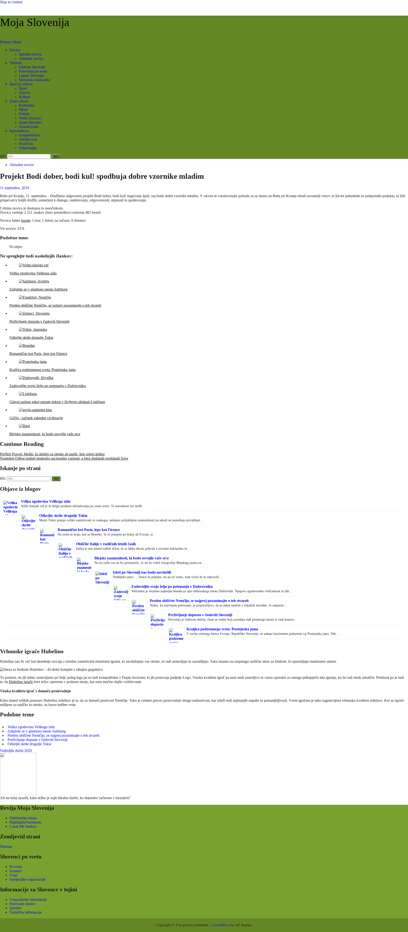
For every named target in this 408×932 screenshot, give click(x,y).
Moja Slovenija (34, 22)
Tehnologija (28, 148)
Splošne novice (30, 54)
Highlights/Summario (25, 822)
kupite (25, 220)
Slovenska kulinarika (34, 80)
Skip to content (11, 2)
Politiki (24, 114)
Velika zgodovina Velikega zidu (46, 501)
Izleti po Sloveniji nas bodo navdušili (142, 572)
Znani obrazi (18, 101)
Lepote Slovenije (31, 76)
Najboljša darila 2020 (16, 751)
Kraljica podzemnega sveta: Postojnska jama (222, 629)
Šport (23, 88)
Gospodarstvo (29, 135)
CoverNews (221, 925)
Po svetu (15, 867)
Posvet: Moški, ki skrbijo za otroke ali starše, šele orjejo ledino (52, 454)
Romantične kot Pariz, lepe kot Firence (89, 530)
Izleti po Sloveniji (32, 67)
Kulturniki (26, 105)
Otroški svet (28, 139)
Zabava (24, 93)
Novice (14, 50)
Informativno (19, 131)
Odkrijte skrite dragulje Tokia (63, 516)
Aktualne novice (31, 59)
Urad (13, 875)
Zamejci (15, 871)
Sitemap (6, 847)
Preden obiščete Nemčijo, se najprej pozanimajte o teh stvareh (199, 601)
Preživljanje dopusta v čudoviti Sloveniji (200, 615)
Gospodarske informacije (28, 899)
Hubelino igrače (21, 682)
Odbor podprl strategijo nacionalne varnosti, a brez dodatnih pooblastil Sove (64, 458)
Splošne (15, 908)
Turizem (15, 63)
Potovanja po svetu (33, 71)
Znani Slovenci (30, 122)
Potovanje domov (22, 904)
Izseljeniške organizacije (27, 879)
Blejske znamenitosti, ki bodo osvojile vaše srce (131, 558)
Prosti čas (26, 144)
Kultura (24, 97)
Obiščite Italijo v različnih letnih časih (106, 544)
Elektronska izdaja (23, 818)
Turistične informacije (25, 912)
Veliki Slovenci (30, 118)
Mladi (23, 110)
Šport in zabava (21, 84)
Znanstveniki (28, 127)
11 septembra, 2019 (14, 188)
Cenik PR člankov (23, 826)
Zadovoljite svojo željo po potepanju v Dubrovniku (172, 586)
